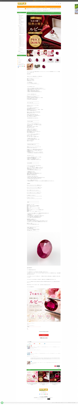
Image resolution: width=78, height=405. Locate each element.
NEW (32, 8)
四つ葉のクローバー (39, 8)
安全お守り (20, 20)
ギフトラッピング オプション (30, 325)
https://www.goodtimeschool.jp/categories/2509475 (34, 198)
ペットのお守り (21, 24)
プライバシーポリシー (21, 63)
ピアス (41, 6)
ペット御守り (43, 8)
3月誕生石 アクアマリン (22, 29)
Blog (45, 3)
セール (34, 8)
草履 (45, 8)
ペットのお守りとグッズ (22, 52)
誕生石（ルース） (37, 6)
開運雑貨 (46, 6)
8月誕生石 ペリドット (21, 38)
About (43, 3)
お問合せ (57, 3)
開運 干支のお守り (21, 15)
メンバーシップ (49, 3)
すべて (30, 343)
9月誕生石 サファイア (21, 39)
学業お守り (20, 23)
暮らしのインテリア (21, 53)
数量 (27, 328)
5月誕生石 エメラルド (21, 32)
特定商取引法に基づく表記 (21, 64)
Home (40, 3)
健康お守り (20, 19)
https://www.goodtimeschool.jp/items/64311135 (33, 193)
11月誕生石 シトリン (21, 43)
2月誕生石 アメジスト (21, 28)
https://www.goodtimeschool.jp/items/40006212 (34, 188)
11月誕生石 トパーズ (21, 42)
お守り (32, 6)
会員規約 (74, 402)
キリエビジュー (21, 48)
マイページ (53, 3)
